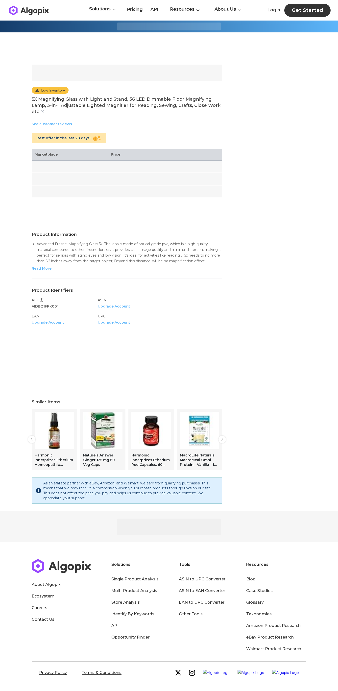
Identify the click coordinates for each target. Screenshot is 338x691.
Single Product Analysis (135, 579)
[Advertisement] (169, 48)
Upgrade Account (114, 306)
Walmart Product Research (273, 648)
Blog (251, 579)
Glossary (255, 602)
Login (273, 10)
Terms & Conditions (101, 672)
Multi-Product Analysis (134, 590)
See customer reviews (52, 124)
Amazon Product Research (273, 625)
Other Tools (191, 614)
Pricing (135, 9)
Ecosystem (43, 596)
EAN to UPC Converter (202, 602)
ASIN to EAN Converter (202, 590)
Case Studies (259, 590)
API (154, 9)
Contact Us (43, 619)
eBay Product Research (270, 637)
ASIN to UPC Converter (202, 579)
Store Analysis (125, 602)
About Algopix (46, 584)
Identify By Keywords (132, 614)
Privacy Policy (53, 672)
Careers (39, 607)
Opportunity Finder (130, 637)
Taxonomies (258, 614)
